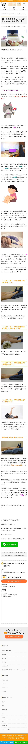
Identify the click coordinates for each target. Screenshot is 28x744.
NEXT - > (14, 555)
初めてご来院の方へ (6, 650)
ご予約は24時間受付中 (14, 581)
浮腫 (19, 26)
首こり (3, 713)
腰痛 (3, 705)
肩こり (3, 701)
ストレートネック (6, 729)
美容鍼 (3, 717)
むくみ (12, 26)
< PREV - (14, 552)
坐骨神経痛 (4, 709)
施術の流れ (4, 654)
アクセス (23, 8)
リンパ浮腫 (23, 26)
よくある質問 (5, 665)
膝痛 (3, 721)
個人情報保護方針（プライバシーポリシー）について (13, 669)
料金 (14, 8)
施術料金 (4, 658)
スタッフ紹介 (5, 680)
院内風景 (4, 662)
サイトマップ (5, 687)
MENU (4, 8)
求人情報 (4, 691)
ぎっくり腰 (4, 725)
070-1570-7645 (12, 577)
